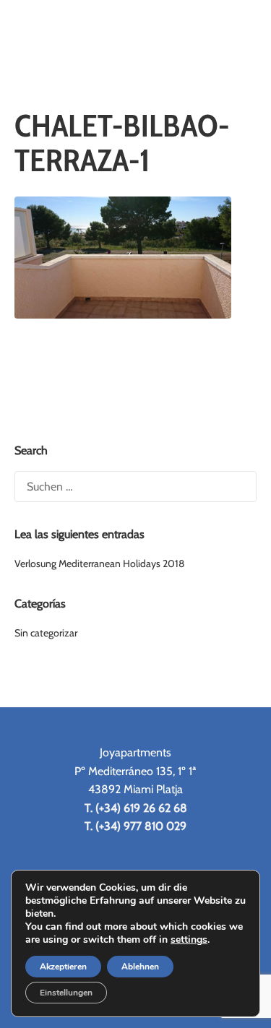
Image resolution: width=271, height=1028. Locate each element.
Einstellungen (66, 992)
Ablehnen (140, 966)
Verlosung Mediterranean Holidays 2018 (99, 563)
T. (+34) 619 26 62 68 (136, 808)
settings (189, 939)
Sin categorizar (45, 632)
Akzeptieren (63, 966)
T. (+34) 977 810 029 (135, 826)
